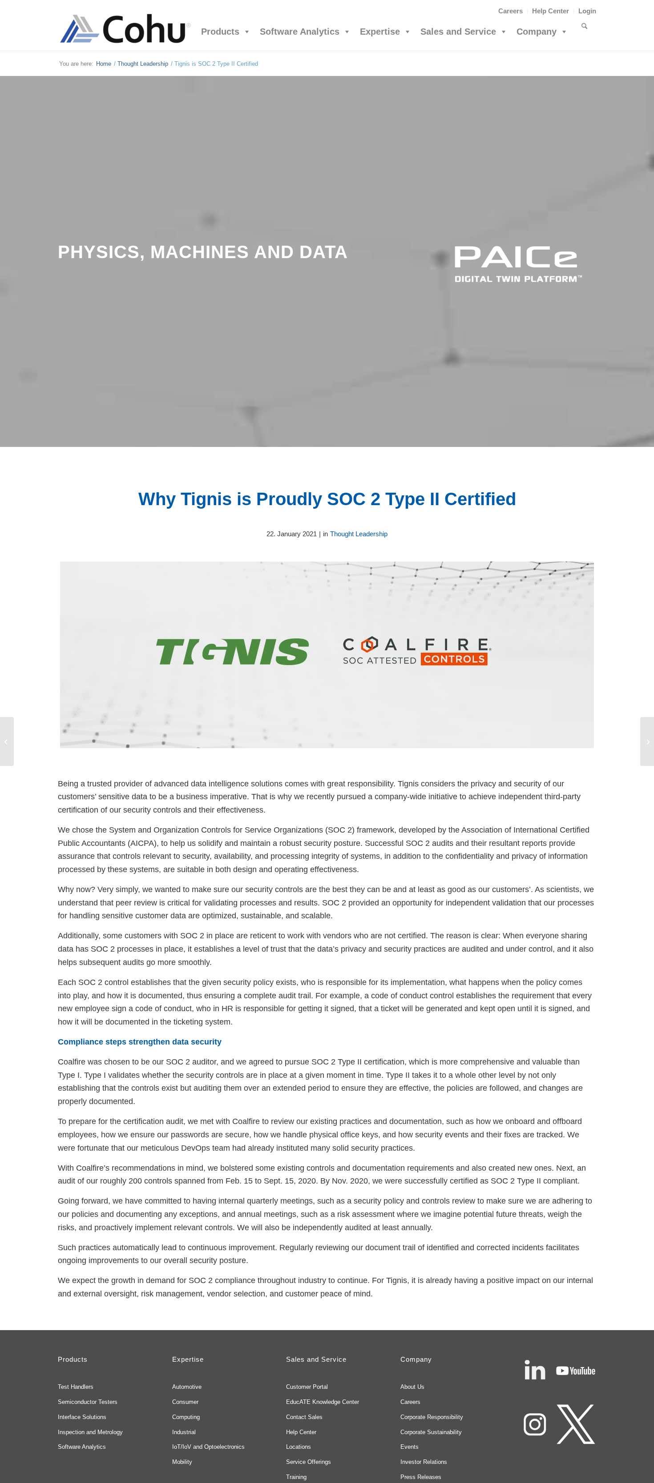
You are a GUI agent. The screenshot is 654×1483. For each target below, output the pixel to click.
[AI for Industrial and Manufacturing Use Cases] (7, 741)
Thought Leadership (359, 534)
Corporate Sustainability (431, 1432)
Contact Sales (304, 1417)
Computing (186, 1417)
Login (587, 11)
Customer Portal (307, 1386)
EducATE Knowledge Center (322, 1402)
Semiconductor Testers (87, 1402)
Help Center (550, 11)
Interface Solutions (82, 1417)
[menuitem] (511, 11)
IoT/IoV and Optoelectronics (208, 1446)
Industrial (184, 1432)
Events (409, 1446)
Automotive (187, 1386)
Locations (298, 1446)
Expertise (380, 31)
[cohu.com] (124, 32)
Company (537, 31)
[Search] (584, 31)
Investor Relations (423, 1462)
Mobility (182, 1462)
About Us (412, 1386)
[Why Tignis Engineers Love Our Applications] (647, 741)
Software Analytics (299, 31)
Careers (510, 11)
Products (220, 31)
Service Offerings (308, 1462)
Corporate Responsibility (431, 1417)
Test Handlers (75, 1386)
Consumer (185, 1402)
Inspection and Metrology (90, 1432)
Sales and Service (458, 31)
